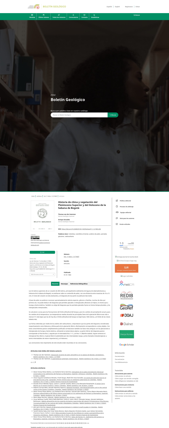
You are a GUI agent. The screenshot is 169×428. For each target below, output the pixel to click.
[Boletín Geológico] (126, 261)
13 (48, 423)
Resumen (55, 284)
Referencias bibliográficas (79, 284)
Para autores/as (119, 359)
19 (59, 423)
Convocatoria (73, 17)
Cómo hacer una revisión (123, 387)
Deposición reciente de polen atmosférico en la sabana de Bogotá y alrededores (77, 355)
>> (88, 423)
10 (42, 423)
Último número (44, 17)
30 (81, 423)
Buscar (137, 15)
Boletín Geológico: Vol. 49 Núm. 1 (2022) (67, 397)
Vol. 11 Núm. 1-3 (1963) (50, 196)
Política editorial (125, 201)
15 (52, 423)
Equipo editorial (125, 212)
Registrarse (129, 7)
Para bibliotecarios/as (121, 362)
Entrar (138, 7)
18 (57, 423)
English (117, 7)
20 (61, 423)
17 (56, 423)
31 (83, 423)
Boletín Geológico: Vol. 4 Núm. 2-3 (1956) (92, 359)
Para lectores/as (119, 356)
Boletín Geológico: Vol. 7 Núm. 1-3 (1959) (46, 357)
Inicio (33, 196)
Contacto (84, 17)
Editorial (51, 397)
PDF (43, 252)
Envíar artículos (125, 224)
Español (109, 7)
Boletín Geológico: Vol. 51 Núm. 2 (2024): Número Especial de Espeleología (67, 381)
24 (69, 423)
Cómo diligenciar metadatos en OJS (126, 381)
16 (54, 423)
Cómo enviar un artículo (123, 376)
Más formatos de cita (37, 274)
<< (31, 362)
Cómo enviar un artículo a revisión (126, 393)
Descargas (64, 284)
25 (71, 423)
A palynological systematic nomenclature (64, 359)
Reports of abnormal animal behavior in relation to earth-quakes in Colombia (71, 407)
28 (77, 423)
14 (50, 423)
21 (63, 423)
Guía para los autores (127, 218)
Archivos (39, 196)
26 (73, 423)
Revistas (32, 17)
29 (79, 423)
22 (65, 423)
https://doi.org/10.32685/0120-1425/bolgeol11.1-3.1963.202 (81, 229)
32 (85, 423)
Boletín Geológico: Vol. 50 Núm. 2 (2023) (80, 385)
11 (44, 423)
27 (75, 423)
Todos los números (59, 17)
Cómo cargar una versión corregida (126, 378)
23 (67, 423)
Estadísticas (95, 17)
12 (46, 423)
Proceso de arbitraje (126, 207)
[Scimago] (126, 257)
